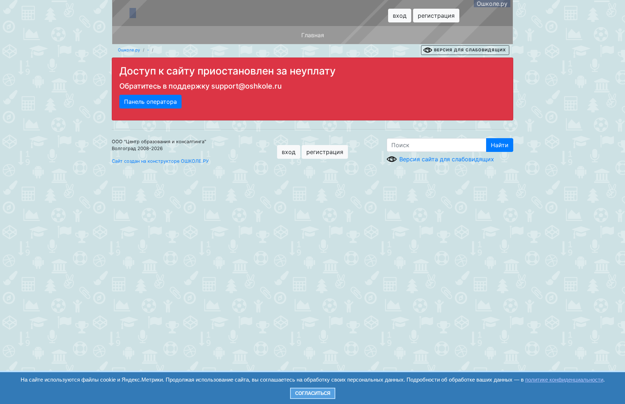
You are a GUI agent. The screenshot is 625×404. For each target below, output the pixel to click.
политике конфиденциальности (564, 380)
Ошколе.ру (492, 3)
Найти (500, 145)
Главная (312, 35)
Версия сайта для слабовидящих (446, 159)
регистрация (436, 15)
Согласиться (312, 393)
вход (400, 15)
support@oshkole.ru (246, 86)
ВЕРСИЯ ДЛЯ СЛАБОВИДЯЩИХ (470, 49)
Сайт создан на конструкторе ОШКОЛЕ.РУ (160, 161)
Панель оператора (150, 101)
